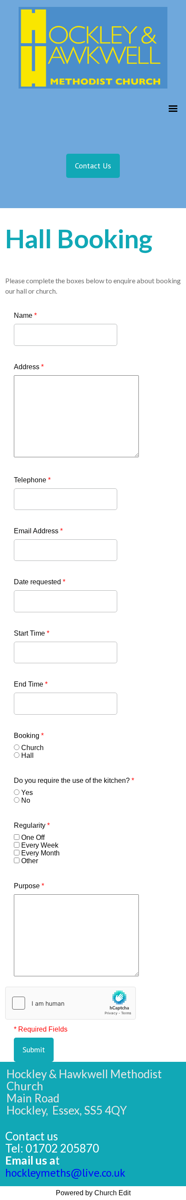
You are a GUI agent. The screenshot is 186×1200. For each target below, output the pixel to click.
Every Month (40, 853)
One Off (33, 837)
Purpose (29, 886)
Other (29, 860)
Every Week (39, 845)
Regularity (32, 825)
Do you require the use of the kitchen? (74, 780)
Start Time (31, 633)
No (25, 800)
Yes (27, 792)
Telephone (32, 480)
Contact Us (93, 166)
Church (32, 747)
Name (25, 315)
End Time (31, 684)
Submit (33, 1049)
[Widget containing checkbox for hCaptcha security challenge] (70, 1003)
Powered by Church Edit (93, 1193)
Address (29, 366)
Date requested (39, 582)
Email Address (38, 531)
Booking (29, 735)
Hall (27, 755)
